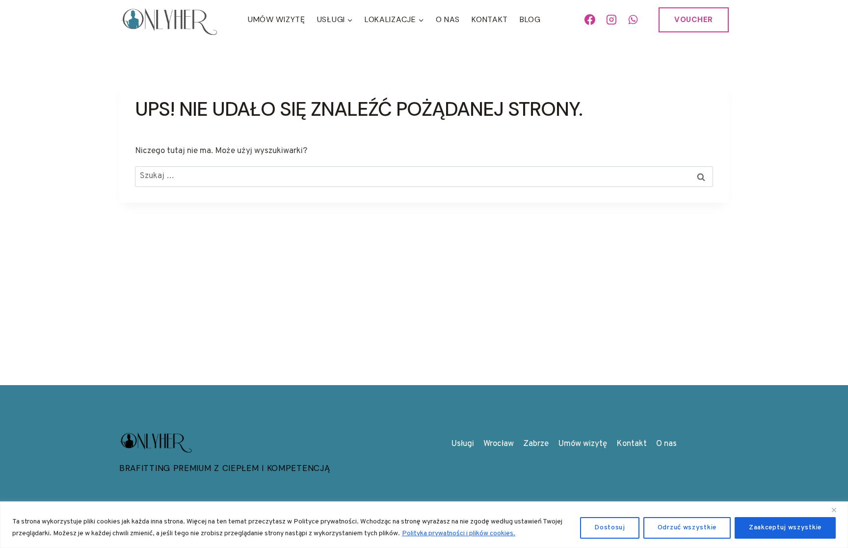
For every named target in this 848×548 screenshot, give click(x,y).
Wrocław (498, 444)
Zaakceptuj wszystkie (785, 527)
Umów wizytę (582, 444)
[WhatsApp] (633, 19)
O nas (448, 19)
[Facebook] (590, 19)
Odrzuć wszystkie (687, 527)
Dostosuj (609, 527)
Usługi (462, 444)
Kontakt (490, 19)
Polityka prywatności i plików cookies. (458, 533)
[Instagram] (611, 19)
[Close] (838, 510)
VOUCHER (693, 20)
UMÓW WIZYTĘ (276, 19)
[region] (424, 524)
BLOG (530, 19)
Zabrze (536, 444)
